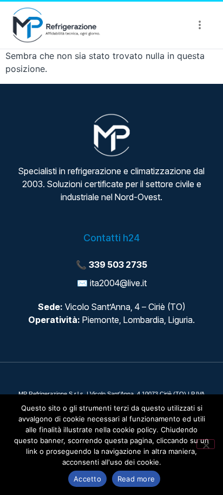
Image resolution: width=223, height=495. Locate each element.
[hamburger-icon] (199, 25)
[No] (205, 444)
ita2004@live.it (118, 283)
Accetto (87, 478)
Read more (136, 478)
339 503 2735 (118, 264)
